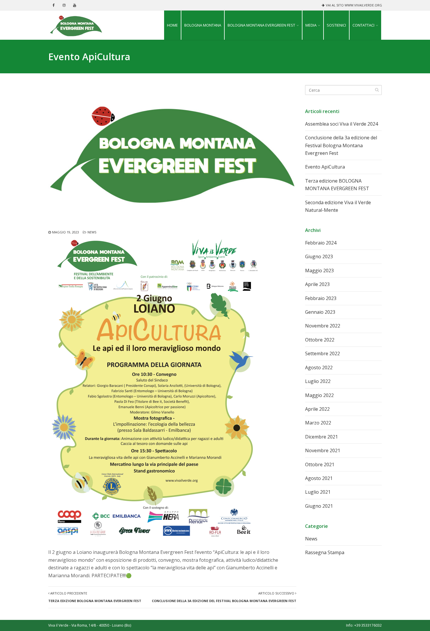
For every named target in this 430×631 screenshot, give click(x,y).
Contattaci (363, 25)
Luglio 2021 (318, 492)
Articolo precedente (94, 597)
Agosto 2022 (319, 367)
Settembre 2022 (322, 353)
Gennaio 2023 (320, 312)
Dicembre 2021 (321, 437)
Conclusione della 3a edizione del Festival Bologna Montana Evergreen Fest (341, 145)
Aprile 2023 (317, 284)
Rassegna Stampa (324, 552)
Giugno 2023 (319, 256)
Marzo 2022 (318, 422)
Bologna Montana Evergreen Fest (261, 25)
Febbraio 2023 (320, 298)
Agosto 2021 (319, 478)
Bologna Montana (202, 25)
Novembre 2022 (322, 326)
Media (311, 25)
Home (172, 25)
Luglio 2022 (318, 381)
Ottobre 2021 (319, 464)
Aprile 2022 (317, 409)
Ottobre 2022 (319, 340)
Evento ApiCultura (325, 167)
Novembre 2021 (322, 450)
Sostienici (336, 25)
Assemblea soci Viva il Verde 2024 (341, 124)
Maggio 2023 (319, 270)
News (91, 232)
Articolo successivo (224, 597)
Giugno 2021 (319, 506)
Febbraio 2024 (320, 243)
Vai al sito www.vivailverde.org (354, 5)
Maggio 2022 (319, 395)
